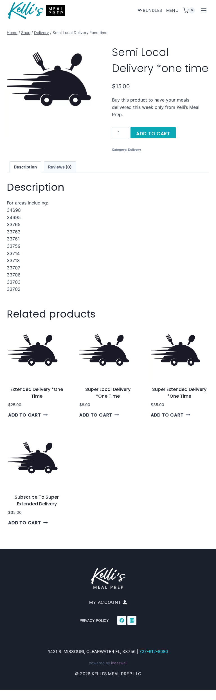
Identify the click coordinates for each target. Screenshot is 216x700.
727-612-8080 (153, 651)
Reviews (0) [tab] (60, 167)
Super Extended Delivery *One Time (179, 392)
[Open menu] (203, 10)
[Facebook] (121, 620)
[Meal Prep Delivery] (55, 88)
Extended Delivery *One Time (36, 392)
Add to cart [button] (24, 415)
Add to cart (153, 133)
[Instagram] (131, 620)
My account (105, 602)
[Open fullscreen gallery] (98, 131)
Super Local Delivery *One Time (107, 392)
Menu (172, 10)
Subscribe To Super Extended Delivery (37, 500)
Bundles (152, 10)
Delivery (134, 150)
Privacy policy (94, 620)
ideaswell (119, 663)
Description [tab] (25, 167)
